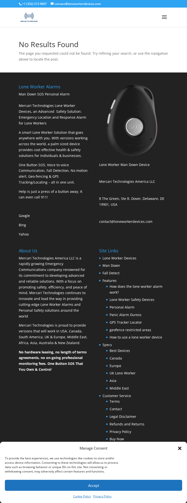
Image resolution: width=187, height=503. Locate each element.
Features (110, 280)
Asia (113, 380)
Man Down (111, 265)
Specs (107, 344)
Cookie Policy (82, 496)
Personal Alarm (122, 307)
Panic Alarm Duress (125, 314)
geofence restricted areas (130, 330)
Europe (115, 365)
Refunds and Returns (127, 424)
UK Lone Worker (123, 373)
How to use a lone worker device (136, 337)
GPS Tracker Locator (126, 322)
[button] (179, 448)
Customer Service (117, 395)
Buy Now (117, 439)
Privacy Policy (102, 496)
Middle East (119, 388)
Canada (116, 358)
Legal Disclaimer (123, 416)
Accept (93, 485)
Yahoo (24, 234)
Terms (115, 401)
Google (24, 215)
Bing (22, 225)
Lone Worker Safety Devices (132, 299)
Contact (116, 409)
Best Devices (120, 350)
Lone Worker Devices (119, 258)
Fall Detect (111, 273)
